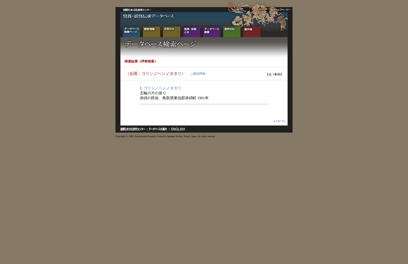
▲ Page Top (279, 121)
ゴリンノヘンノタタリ (162, 88)
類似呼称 (199, 73)
